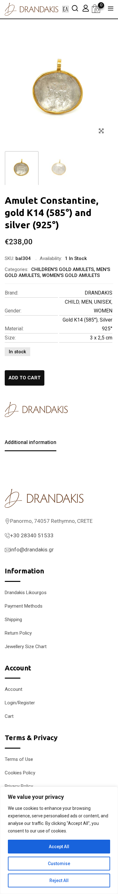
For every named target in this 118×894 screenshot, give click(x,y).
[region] (59, 840)
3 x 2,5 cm (101, 338)
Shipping (13, 619)
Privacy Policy (19, 786)
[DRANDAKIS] (36, 409)
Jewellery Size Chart (26, 646)
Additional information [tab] (30, 442)
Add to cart (24, 378)
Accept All (59, 846)
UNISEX (102, 302)
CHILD (72, 302)
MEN (86, 302)
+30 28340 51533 (31, 535)
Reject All (59, 880)
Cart (9, 716)
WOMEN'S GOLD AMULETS (71, 275)
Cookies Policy (20, 773)
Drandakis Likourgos (26, 592)
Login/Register (20, 703)
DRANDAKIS (98, 293)
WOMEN (103, 311)
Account (13, 689)
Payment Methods (23, 606)
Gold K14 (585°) (80, 320)
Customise (59, 863)
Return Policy (18, 633)
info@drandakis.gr (32, 549)
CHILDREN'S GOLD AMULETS (62, 269)
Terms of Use (19, 759)
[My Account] (85, 8)
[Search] (75, 8)
